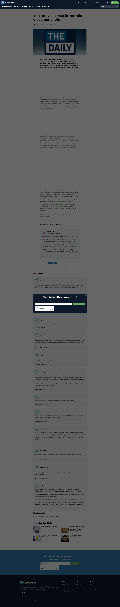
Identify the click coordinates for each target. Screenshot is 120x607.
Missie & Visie (97, 2)
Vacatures (24, 6)
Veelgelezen (17, 6)
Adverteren (80, 2)
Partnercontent (46, 6)
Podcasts (38, 6)
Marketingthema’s (6, 6)
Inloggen (115, 2)
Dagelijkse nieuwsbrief (54, 300)
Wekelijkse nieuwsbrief (67, 300)
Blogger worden (89, 2)
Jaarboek (31, 6)
